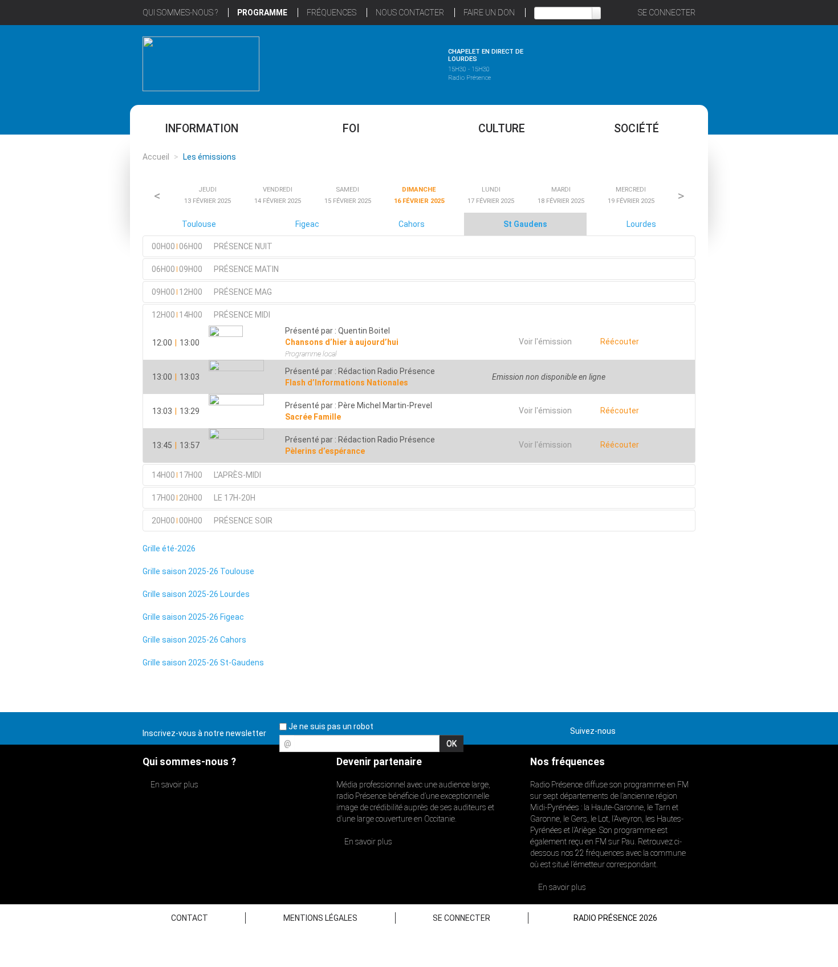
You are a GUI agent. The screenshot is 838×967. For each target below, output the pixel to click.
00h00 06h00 (212, 246)
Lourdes (641, 224)
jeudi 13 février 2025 (207, 195)
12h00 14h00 (211, 314)
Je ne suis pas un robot (330, 726)
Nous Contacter (410, 12)
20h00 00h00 (212, 520)
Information (201, 128)
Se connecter (666, 12)
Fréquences (331, 12)
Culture (501, 128)
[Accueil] (201, 63)
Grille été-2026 (169, 548)
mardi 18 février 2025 (561, 195)
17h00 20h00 (203, 497)
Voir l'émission (545, 341)
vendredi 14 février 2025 (277, 195)
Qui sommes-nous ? (180, 12)
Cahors (411, 224)
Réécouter (619, 341)
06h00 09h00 (215, 269)
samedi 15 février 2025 (347, 195)
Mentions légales (320, 918)
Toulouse (199, 224)
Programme (262, 12)
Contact (189, 918)
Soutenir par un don (781, 456)
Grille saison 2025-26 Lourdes (196, 594)
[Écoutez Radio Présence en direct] (387, 62)
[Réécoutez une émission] (637, 62)
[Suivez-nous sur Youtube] (666, 729)
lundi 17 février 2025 (490, 195)
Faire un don (489, 12)
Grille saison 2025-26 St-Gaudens (203, 662)
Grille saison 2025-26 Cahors (194, 639)
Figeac (307, 224)
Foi (351, 128)
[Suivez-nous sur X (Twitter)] (646, 729)
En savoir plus (173, 784)
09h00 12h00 (212, 291)
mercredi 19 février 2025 (631, 195)
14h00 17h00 (206, 475)
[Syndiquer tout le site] (686, 729)
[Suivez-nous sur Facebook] (626, 729)
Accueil (156, 156)
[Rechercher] (596, 13)
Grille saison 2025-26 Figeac (193, 616)
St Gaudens (525, 224)
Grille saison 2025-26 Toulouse (198, 571)
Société (636, 128)
